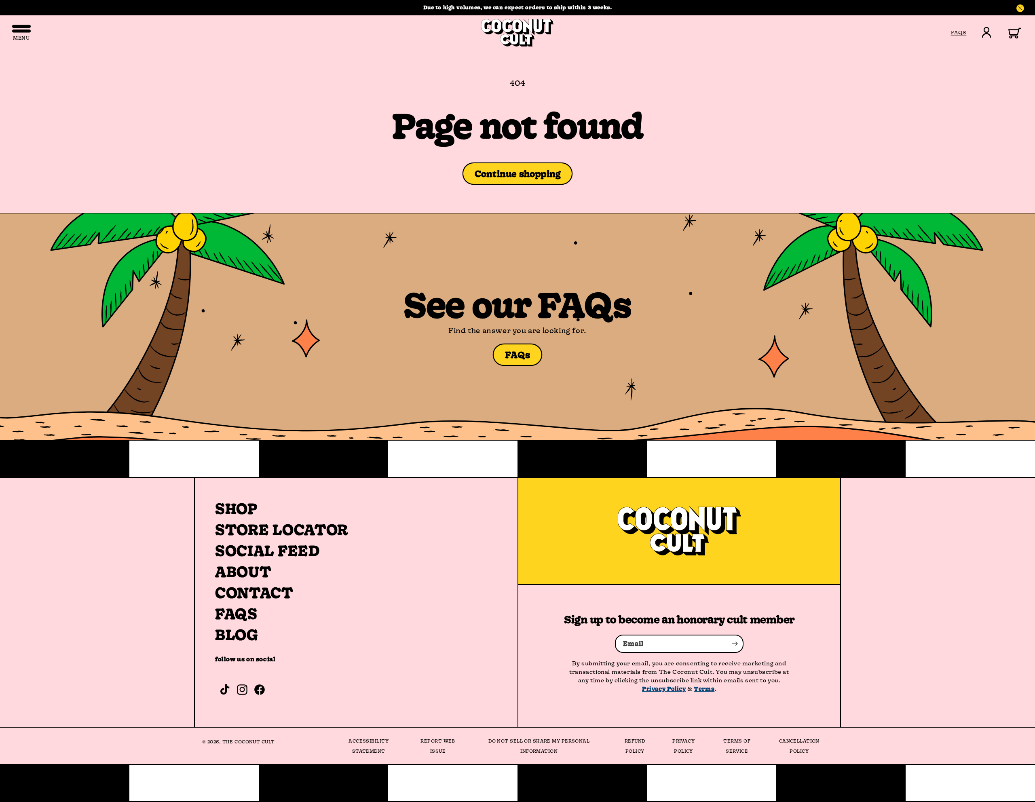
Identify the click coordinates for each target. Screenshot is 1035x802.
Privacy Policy (664, 688)
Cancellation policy (799, 745)
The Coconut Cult (248, 741)
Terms (704, 688)
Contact (254, 592)
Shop (236, 508)
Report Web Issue (437, 745)
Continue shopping (518, 173)
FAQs (517, 354)
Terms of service (736, 745)
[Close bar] (1020, 8)
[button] (1010, 32)
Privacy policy (683, 745)
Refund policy (635, 745)
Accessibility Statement (369, 745)
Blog (236, 634)
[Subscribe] (735, 643)
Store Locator (281, 529)
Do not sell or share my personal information (538, 745)
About (243, 571)
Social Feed (267, 550)
